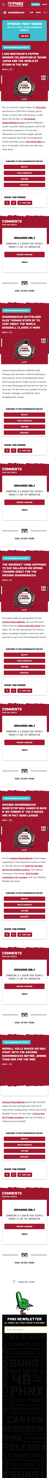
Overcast (24, 185)
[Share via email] (13, 203)
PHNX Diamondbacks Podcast (16, 47)
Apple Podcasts (24, 173)
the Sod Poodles (34, 141)
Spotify (24, 167)
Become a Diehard (24, 254)
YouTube (24, 179)
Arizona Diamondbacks (13, 622)
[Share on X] (7, 203)
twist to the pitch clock (29, 625)
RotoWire (41, 107)
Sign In (44, 4)
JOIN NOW (24, 36)
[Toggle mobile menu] (3, 4)
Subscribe (35, 4)
